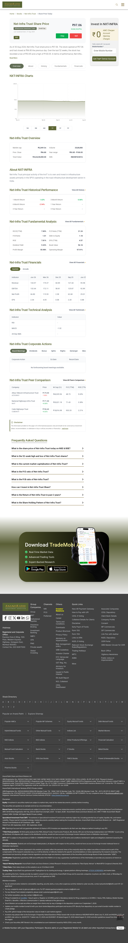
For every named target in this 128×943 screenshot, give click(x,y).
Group (32, 612)
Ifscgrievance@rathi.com (114, 793)
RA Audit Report (62, 678)
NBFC (32, 636)
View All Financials (77, 262)
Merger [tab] (85, 351)
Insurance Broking (34, 626)
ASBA (74, 658)
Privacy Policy (61, 635)
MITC (74, 654)
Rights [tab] (62, 351)
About (30, 66)
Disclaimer (76, 623)
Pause (120, 928)
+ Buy (62, 36)
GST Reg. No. (61, 663)
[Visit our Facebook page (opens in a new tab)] (5, 618)
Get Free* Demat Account (104, 59)
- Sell (76, 36)
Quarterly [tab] (15, 269)
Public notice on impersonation (107, 659)
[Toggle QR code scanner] (120, 917)
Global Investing (34, 652)
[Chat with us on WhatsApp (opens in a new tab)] (27, 618)
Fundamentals (61, 66)
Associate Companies (110, 609)
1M (27, 128)
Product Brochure (63, 631)
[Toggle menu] (122, 4)
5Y (68, 128)
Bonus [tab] (44, 351)
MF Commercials (108, 627)
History (44, 66)
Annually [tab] (26, 269)
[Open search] (116, 4)
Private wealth (36, 647)
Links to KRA (77, 638)
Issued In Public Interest (62, 673)
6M (44, 128)
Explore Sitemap (35, 714)
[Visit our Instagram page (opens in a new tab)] (10, 618)
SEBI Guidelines (62, 650)
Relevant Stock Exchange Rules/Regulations (82, 646)
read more (65, 428)
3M (36, 128)
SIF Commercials (108, 630)
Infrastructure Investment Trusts (25, 28)
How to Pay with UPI (80, 612)
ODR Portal (105, 641)
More (74, 664)
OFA (32, 640)
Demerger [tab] (74, 351)
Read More (13, 58)
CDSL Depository (108, 612)
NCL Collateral (62, 681)
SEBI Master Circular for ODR (113, 645)
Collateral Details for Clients (83, 619)
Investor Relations (60, 610)
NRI (45, 609)
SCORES (24, 898)
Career (58, 618)
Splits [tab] (53, 351)
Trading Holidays (79, 651)
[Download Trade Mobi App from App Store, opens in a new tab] (58, 569)
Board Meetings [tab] (18, 351)
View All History (78, 190)
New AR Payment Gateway (83, 609)
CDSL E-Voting (78, 616)
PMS (32, 643)
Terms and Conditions (60, 623)
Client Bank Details (108, 616)
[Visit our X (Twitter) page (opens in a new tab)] (14, 618)
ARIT (32, 615)
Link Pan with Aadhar (109, 634)
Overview (16, 66)
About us (59, 614)
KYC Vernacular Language (62, 658)
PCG (45, 612)
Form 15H (76, 634)
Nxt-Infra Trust (30, 14)
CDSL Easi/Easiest (61, 686)
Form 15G (76, 630)
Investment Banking (35, 631)
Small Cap (42, 28)
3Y (60, 128)
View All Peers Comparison (74, 380)
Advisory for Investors (61, 667)
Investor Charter (62, 653)
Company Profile (108, 619)
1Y (52, 128)
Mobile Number (98, 46)
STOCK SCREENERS (96, 870)
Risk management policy (63, 645)
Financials (78, 66)
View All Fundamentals (74, 222)
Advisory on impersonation (61, 639)
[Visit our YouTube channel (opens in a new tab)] (19, 618)
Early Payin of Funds (80, 627)
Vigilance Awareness (109, 654)
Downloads (60, 627)
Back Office (106, 651)
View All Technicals (77, 310)
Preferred (47, 616)
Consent (104, 623)
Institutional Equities (35, 620)
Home (12, 14)
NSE (16, 37)
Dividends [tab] (33, 351)
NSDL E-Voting (78, 641)
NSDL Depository (108, 638)
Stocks (19, 14)
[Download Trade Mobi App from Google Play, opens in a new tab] (35, 569)
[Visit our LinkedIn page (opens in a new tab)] (23, 618)
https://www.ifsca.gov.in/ (60, 795)
